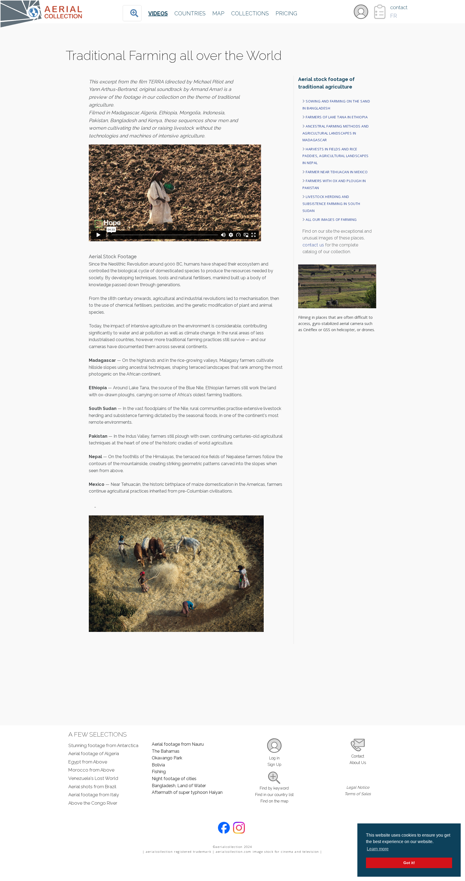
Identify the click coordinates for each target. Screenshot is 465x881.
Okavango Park (167, 757)
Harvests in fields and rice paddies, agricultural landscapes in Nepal (335, 156)
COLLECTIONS (250, 13)
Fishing (159, 771)
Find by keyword (274, 788)
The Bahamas (165, 751)
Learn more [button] (378, 849)
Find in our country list (274, 794)
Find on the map (274, 801)
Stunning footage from (103, 745)
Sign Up (274, 764)
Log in (274, 758)
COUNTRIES (190, 13)
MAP (218, 13)
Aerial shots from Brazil (92, 786)
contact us (313, 244)
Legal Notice (357, 787)
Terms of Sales (357, 793)
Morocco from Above (91, 770)
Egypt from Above (87, 762)
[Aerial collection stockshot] (42, 23)
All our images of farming (331, 219)
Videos (158, 13)
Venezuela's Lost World (93, 778)
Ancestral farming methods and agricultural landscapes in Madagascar (335, 133)
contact (398, 7)
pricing (286, 13)
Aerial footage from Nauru (178, 744)
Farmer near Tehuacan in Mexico (337, 171)
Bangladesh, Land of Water (179, 785)
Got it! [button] (409, 863)
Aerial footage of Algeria (93, 753)
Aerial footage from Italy (93, 794)
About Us (358, 762)
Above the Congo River (92, 803)
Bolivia (158, 764)
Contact (357, 756)
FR (393, 16)
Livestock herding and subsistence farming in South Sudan (331, 203)
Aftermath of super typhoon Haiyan (187, 792)
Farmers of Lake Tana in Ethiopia (337, 117)
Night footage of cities (174, 778)
